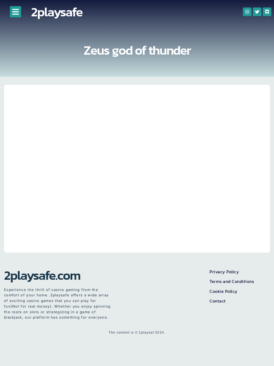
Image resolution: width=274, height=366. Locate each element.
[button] (15, 11)
